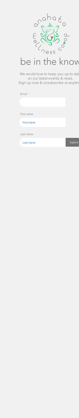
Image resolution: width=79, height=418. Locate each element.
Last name (26, 134)
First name (26, 114)
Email (23, 94)
